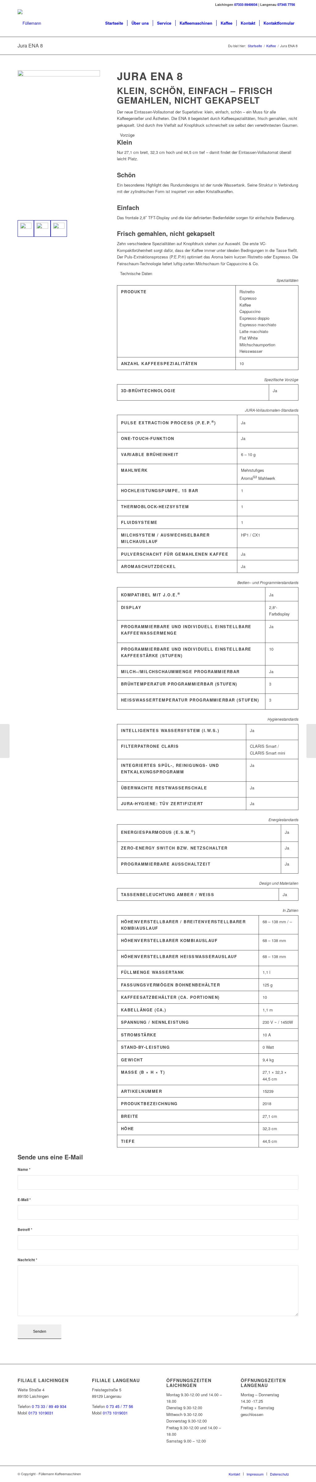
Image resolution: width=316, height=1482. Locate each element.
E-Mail (24, 1199)
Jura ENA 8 (30, 45)
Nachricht (27, 1259)
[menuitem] (114, 23)
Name (24, 1169)
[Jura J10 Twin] (311, 741)
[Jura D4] (5, 741)
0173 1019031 (40, 1413)
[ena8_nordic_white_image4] (59, 228)
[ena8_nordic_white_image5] (42, 228)
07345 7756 (286, 4)
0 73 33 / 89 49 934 (49, 1406)
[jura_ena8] (26, 228)
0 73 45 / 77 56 (119, 1406)
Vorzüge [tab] (127, 135)
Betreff (25, 1229)
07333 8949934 (245, 4)
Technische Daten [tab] (136, 273)
